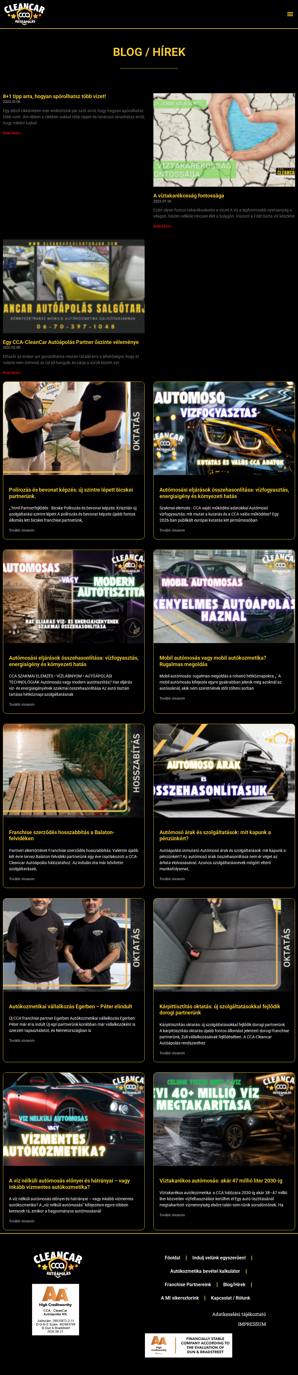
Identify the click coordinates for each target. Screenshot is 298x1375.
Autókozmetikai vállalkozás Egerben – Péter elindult (70, 1006)
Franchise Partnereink (188, 1284)
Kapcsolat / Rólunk (230, 1298)
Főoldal (172, 1258)
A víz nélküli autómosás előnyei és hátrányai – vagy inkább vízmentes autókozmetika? (69, 1184)
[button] (290, 14)
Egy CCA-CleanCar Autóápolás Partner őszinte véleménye (71, 342)
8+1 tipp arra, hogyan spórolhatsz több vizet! (54, 96)
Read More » (12, 133)
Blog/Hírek (234, 1284)
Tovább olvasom (21, 530)
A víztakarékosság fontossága (188, 196)
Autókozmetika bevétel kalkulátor (205, 1271)
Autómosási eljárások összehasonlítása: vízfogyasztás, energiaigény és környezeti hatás (224, 493)
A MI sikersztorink (180, 1298)
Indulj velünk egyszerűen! (219, 1258)
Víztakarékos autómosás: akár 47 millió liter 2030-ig (220, 1181)
